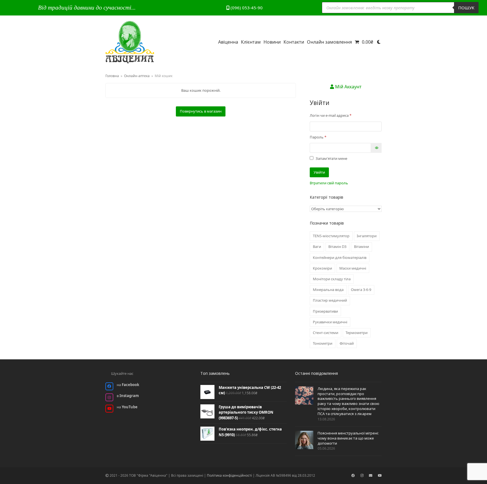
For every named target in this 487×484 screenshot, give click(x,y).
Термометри (357, 332)
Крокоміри (322, 268)
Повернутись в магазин (201, 111)
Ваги (317, 246)
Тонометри (322, 343)
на (128, 384)
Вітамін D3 (337, 246)
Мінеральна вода (328, 289)
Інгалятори (367, 235)
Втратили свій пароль (329, 182)
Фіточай (347, 343)
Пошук (466, 7)
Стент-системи (325, 332)
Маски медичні (352, 268)
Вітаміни (361, 246)
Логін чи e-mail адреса (341, 115)
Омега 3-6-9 (361, 289)
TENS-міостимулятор (331, 235)
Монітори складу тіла (332, 278)
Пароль (329, 137)
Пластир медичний (330, 300)
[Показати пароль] (376, 148)
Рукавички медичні (330, 321)
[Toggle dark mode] (379, 42)
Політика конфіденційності (229, 475)
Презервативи (325, 311)
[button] (364, 42)
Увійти (319, 172)
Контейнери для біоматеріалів (339, 257)
